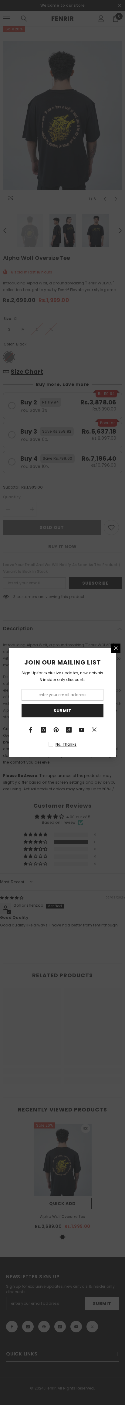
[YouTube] (81, 729)
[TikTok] (68, 729)
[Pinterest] (56, 729)
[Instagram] (43, 729)
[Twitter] (94, 729)
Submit (62, 711)
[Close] (115, 648)
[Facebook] (30, 729)
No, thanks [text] (66, 744)
